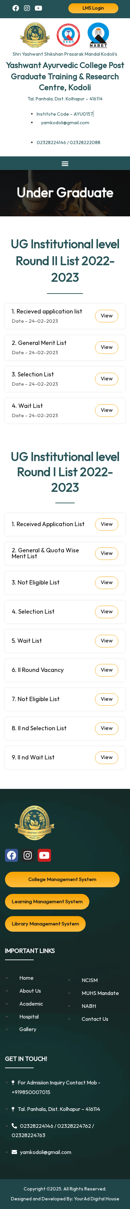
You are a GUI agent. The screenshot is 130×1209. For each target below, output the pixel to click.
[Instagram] (27, 8)
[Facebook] (16, 8)
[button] (65, 163)
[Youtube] (38, 8)
